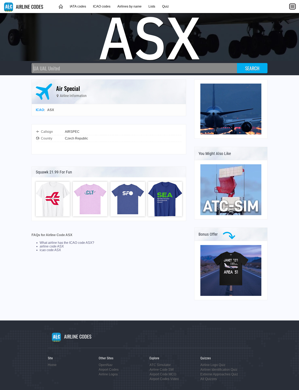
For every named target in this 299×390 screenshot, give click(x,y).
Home (52, 365)
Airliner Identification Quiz (218, 369)
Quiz (165, 6)
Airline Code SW (162, 369)
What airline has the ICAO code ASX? (67, 242)
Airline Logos (108, 374)
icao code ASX (50, 250)
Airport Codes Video (164, 379)
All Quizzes (208, 379)
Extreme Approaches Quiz (219, 374)
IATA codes (78, 6)
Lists (151, 6)
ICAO (40, 110)
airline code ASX (52, 246)
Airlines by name (129, 6)
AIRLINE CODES (29, 6)
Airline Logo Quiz (212, 365)
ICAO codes (101, 6)
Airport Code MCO (163, 374)
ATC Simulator (160, 365)
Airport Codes (109, 369)
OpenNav (105, 365)
